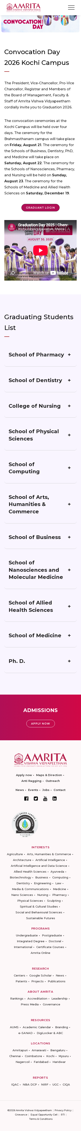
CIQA (66, 1084)
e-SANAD (25, 1033)
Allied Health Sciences (30, 871)
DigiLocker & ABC (50, 1033)
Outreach (53, 781)
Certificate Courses (50, 947)
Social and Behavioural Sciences (39, 912)
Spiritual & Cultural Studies (39, 906)
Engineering (42, 883)
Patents (21, 981)
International (23, 947)
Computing (60, 877)
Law (58, 883)
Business (41, 877)
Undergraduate (27, 935)
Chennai (15, 1056)
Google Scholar (40, 975)
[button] (40, 207)
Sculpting (54, 900)
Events (33, 790)
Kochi (50, 1056)
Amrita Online (40, 952)
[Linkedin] (54, 798)
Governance (51, 1004)
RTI (63, 1114)
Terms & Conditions (40, 1118)
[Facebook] (26, 798)
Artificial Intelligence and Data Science (39, 865)
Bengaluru (57, 1050)
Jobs (45, 790)
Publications (56, 981)
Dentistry (23, 883)
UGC (55, 1084)
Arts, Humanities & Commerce (49, 854)
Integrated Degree (30, 941)
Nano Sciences (22, 895)
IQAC (15, 1084)
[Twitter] (36, 798)
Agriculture (15, 854)
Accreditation (37, 998)
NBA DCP (30, 1084)
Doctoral (55, 941)
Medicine (59, 889)
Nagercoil (23, 1062)
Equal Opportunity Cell (44, 1114)
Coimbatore (33, 1056)
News (20, 790)
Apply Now (40, 723)
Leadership (59, 998)
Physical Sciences (30, 900)
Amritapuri (20, 1050)
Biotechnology (20, 877)
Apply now (24, 775)
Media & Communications (30, 889)
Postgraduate (52, 935)
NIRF (44, 1084)
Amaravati (39, 1050)
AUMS (14, 1027)
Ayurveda (57, 871)
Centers (19, 975)
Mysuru (64, 1056)
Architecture (22, 860)
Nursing (42, 895)
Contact (59, 790)
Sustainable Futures (40, 918)
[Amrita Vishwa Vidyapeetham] (23, 7)
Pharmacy (59, 895)
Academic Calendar (37, 1027)
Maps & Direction (49, 775)
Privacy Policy (63, 1110)
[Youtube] (45, 798)
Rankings (16, 998)
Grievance (21, 1114)
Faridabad (41, 1062)
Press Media (30, 1004)
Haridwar (59, 1062)
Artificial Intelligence (50, 860)
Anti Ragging (31, 781)
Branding (61, 1027)
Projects (37, 981)
